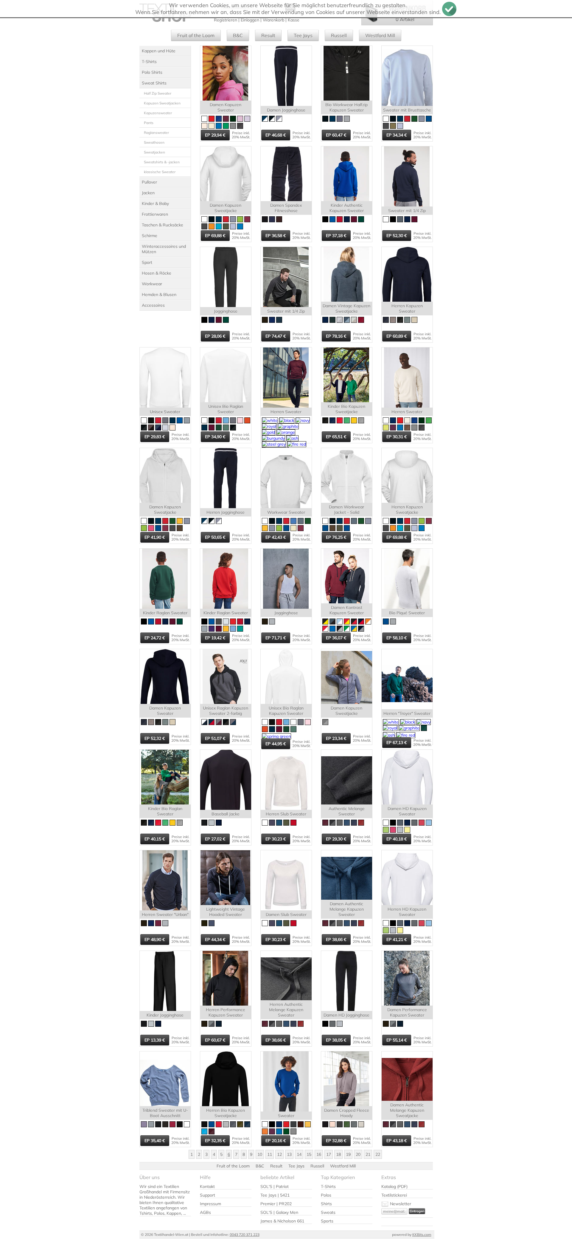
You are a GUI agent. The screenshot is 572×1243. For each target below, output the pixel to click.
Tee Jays (303, 35)
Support (207, 1195)
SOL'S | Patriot (274, 1186)
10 (259, 1154)
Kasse (293, 20)
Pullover (149, 182)
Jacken (148, 192)
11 (269, 1154)
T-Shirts (149, 61)
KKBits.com (421, 1234)
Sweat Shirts (154, 83)
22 (377, 1154)
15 (309, 1154)
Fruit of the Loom (195, 35)
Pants (148, 122)
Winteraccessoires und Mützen (164, 249)
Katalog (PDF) (394, 1186)
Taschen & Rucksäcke (162, 225)
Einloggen (250, 20)
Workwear (152, 284)
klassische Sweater (159, 172)
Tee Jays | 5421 (275, 1195)
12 (279, 1154)
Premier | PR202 (276, 1203)
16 (318, 1154)
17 (328, 1154)
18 (338, 1154)
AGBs (205, 1212)
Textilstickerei (394, 1195)
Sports (327, 1221)
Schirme (149, 235)
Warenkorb (273, 20)
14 (299, 1154)
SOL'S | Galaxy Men (279, 1212)
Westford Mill (380, 35)
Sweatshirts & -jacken (162, 162)
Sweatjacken (154, 152)
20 (358, 1154)
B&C (238, 35)
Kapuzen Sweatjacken (162, 103)
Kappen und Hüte (158, 51)
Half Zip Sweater (157, 93)
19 (348, 1154)
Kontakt (207, 1186)
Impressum (210, 1203)
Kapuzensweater (158, 113)
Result (268, 35)
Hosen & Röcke (156, 273)
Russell (339, 35)
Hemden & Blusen (159, 294)
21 (368, 1154)
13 (289, 1154)
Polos (326, 1195)
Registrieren (225, 20)
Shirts (326, 1203)
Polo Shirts (152, 72)
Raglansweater (156, 132)
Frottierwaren (155, 214)
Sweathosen (154, 142)
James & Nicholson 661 (282, 1221)
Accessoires (153, 305)
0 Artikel (405, 19)
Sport (147, 262)
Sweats (328, 1212)
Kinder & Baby (155, 203)
